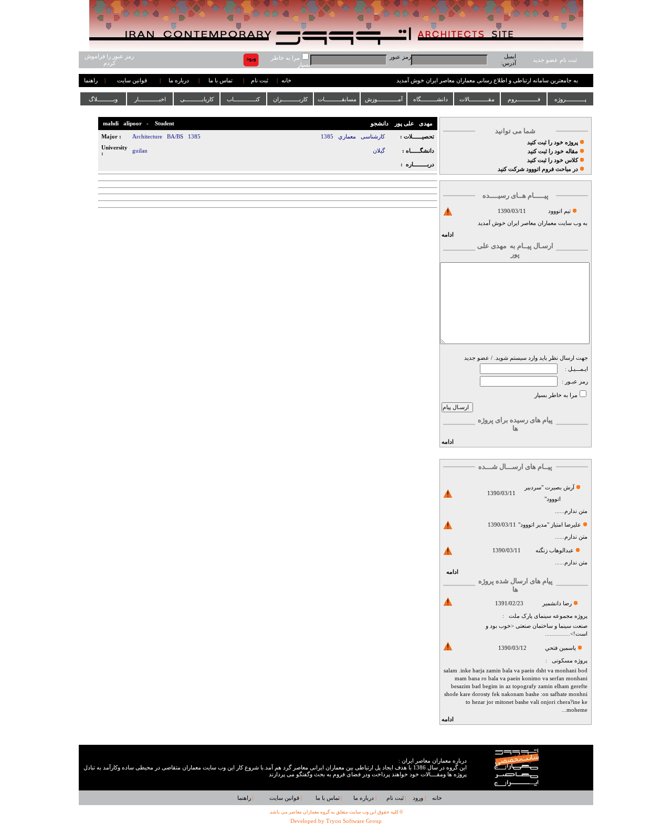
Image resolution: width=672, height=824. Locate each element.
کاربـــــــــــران (290, 99)
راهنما (91, 80)
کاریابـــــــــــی (197, 99)
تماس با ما (220, 80)
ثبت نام (259, 80)
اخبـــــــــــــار (150, 99)
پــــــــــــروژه (570, 99)
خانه (286, 80)
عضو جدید (476, 358)
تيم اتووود (559, 211)
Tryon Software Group (354, 821)
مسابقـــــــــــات (337, 99)
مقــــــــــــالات (477, 99)
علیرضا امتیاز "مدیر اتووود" (549, 525)
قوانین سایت (132, 80)
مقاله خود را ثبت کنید (553, 151)
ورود (418, 798)
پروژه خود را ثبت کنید (552, 142)
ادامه (448, 235)
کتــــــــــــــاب (243, 99)
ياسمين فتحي (560, 648)
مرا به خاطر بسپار (556, 395)
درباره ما (179, 80)
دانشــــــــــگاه (430, 99)
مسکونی (562, 661)
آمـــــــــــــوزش (384, 99)
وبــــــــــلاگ (103, 99)
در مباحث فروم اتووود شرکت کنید (538, 169)
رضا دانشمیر (557, 603)
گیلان (379, 151)
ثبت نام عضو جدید (555, 60)
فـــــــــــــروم (524, 99)
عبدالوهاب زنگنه (555, 550)
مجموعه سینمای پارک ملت (541, 616)
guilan (140, 151)
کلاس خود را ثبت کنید (552, 160)
